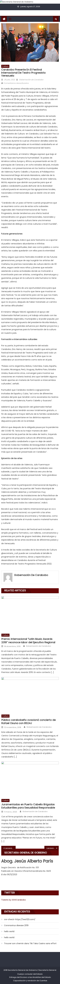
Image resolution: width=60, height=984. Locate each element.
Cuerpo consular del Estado (30, 974)
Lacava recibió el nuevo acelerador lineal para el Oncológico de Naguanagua (53, 848)
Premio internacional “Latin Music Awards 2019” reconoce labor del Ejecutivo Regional (28, 640)
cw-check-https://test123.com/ (19, 919)
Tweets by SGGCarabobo (13, 899)
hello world (9, 931)
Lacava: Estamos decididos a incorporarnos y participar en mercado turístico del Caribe (10, 848)
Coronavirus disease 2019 (16, 925)
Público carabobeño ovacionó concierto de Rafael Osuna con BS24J (28, 721)
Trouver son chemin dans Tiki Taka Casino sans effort (30, 943)
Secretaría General (47, 970)
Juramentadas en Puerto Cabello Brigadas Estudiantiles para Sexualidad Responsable (28, 806)
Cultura (5, 66)
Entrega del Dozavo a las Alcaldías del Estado (30, 977)
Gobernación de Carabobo (31, 79)
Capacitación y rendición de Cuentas (30, 980)
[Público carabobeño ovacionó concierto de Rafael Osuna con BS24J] (30, 695)
